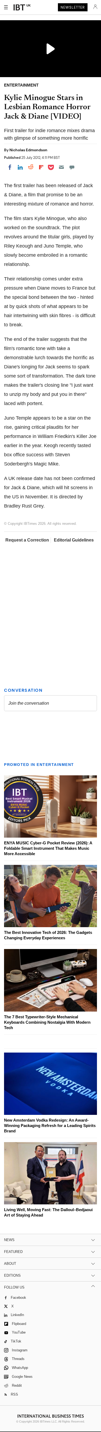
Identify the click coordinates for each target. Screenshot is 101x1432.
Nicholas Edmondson (28, 150)
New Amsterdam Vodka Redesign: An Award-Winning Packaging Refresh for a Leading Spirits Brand (50, 1125)
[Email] (61, 167)
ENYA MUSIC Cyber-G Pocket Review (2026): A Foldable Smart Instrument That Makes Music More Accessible (48, 848)
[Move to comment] (72, 167)
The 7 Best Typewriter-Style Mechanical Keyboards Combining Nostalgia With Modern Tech (47, 1022)
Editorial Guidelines (74, 540)
